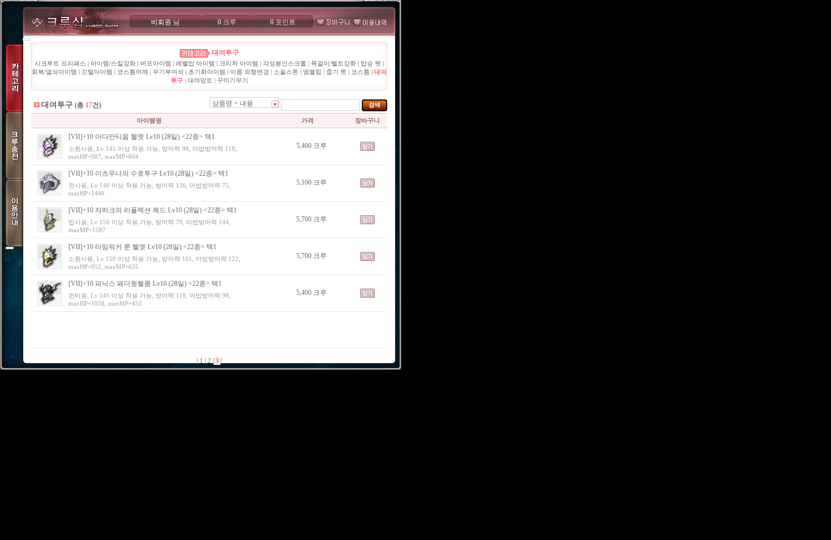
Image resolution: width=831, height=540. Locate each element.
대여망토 (200, 80)
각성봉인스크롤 (284, 63)
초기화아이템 (207, 71)
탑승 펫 (371, 63)
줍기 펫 (336, 71)
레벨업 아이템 (195, 63)
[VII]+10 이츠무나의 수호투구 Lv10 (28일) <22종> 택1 (148, 173)
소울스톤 (286, 71)
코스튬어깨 (132, 71)
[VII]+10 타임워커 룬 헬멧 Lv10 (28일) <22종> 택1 (142, 247)
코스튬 (360, 71)
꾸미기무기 (232, 80)
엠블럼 (312, 71)
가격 (307, 120)
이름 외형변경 (249, 71)
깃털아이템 (96, 71)
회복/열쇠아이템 (54, 71)
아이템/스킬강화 (113, 63)
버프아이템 (155, 63)
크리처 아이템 (238, 63)
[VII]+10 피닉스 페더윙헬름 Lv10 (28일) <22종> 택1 (145, 284)
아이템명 (149, 120)
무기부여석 (168, 71)
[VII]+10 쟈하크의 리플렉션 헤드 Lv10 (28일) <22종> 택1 (152, 210)
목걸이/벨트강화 (333, 63)
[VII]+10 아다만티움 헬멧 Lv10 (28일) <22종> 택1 (141, 137)
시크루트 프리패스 (60, 63)
